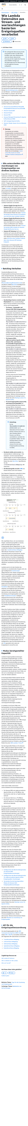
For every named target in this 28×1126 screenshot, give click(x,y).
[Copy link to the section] (2, 163)
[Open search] (25, 4)
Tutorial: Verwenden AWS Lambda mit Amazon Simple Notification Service (15, 227)
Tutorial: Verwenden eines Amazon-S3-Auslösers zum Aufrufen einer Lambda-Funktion (15, 214)
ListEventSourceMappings (11, 941)
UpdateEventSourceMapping (11, 946)
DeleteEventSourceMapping (11, 948)
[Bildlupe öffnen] (2, 537)
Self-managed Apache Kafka (12, 121)
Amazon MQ (7, 115)
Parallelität (4, 586)
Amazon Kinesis (8, 112)
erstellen (8, 188)
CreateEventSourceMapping (14, 550)
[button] (7, 47)
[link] (23, 12)
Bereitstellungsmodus (12, 90)
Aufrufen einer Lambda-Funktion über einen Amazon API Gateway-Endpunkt (14, 240)
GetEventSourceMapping (10, 943)
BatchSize (14, 284)
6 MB (21, 468)
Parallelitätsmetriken (10, 595)
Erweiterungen (16, 570)
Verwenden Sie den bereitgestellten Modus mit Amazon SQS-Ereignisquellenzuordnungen (14, 882)
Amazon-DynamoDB (9, 110)
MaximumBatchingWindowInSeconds (12, 283)
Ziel (4, 643)
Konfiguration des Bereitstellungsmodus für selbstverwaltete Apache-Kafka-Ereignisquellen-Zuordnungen (15, 877)
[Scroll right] (21, 5)
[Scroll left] (8, 5)
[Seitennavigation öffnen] (2, 9)
